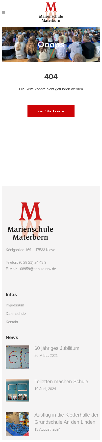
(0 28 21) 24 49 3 (32, 262)
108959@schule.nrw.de (37, 269)
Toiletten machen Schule (61, 381)
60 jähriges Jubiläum (56, 348)
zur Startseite (51, 111)
